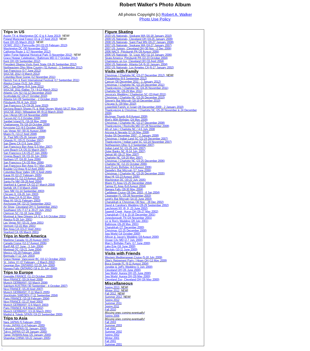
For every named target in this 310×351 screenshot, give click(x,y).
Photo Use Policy (155, 19)
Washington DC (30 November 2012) (25, 48)
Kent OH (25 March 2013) (19, 42)
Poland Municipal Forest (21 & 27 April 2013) (30, 39)
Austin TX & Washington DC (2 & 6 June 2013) (32, 35)
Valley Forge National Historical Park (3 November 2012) (37, 54)
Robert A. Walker (177, 14)
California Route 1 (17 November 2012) (27, 51)
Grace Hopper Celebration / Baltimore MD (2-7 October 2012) (40, 58)
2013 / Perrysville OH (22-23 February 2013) (35, 45)
